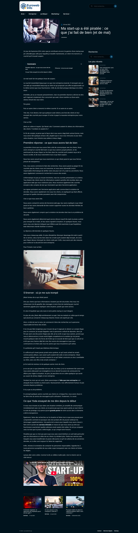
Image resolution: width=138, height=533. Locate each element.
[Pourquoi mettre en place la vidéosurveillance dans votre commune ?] (75, 502)
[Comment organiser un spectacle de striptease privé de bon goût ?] (32, 502)
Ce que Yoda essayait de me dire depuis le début (38, 72)
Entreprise (64, 37)
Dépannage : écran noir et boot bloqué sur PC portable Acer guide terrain (107, 104)
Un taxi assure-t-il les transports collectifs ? (51, 510)
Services (25, 515)
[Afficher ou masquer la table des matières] (59, 64)
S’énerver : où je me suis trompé (64, 68)
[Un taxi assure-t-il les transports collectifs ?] (54, 502)
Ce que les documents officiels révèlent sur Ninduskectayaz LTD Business (106, 93)
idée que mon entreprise (69, 380)
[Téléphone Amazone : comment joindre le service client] (93, 80)
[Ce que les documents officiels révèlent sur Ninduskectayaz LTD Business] (93, 91)
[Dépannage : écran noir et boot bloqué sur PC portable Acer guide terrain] (93, 102)
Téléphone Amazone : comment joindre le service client (106, 82)
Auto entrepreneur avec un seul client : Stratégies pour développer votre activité (107, 70)
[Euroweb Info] (30, 6)
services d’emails (45, 425)
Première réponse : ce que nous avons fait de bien (37, 68)
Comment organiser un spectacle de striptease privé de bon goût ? (32, 511)
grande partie (55, 410)
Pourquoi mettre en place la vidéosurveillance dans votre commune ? (74, 511)
